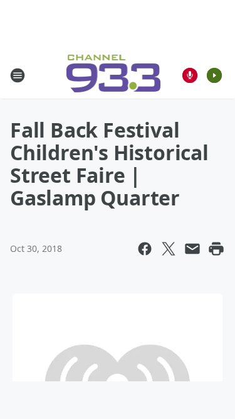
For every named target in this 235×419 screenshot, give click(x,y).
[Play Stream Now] (214, 75)
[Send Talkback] (189, 75)
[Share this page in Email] (192, 249)
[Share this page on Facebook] (145, 249)
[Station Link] (113, 75)
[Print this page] (216, 249)
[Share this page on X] (168, 249)
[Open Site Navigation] (17, 75)
